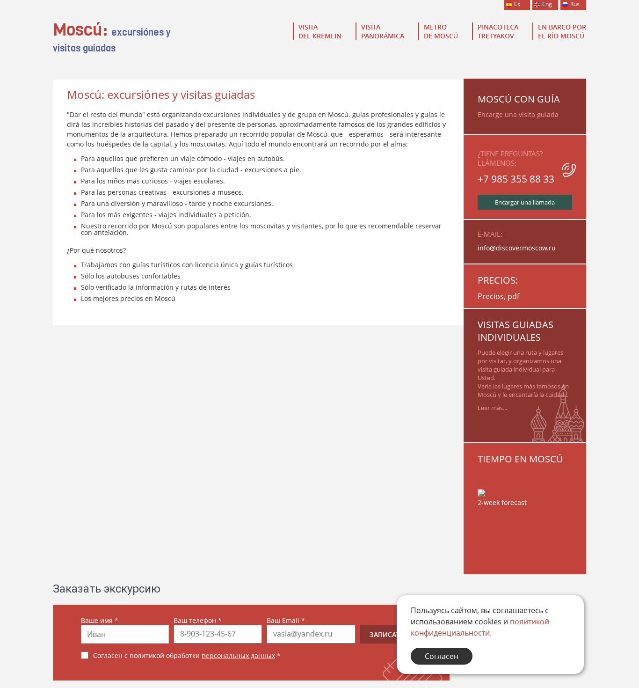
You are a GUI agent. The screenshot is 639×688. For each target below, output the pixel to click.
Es (517, 4)
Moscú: (112, 39)
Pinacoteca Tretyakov (498, 31)
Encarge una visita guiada (518, 114)
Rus (575, 4)
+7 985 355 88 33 (516, 178)
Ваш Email (286, 620)
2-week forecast (502, 502)
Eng (547, 4)
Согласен (441, 656)
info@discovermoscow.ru (517, 247)
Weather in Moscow (508, 483)
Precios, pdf (498, 296)
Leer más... (492, 407)
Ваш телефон (198, 620)
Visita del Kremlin (319, 31)
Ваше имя (99, 620)
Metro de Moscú (441, 31)
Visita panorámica (382, 31)
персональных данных (238, 655)
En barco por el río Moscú (562, 31)
